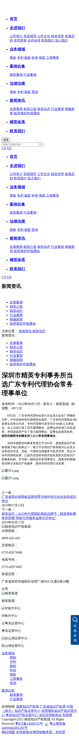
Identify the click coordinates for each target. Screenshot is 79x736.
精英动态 (43, 109)
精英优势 (57, 36)
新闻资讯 (25, 331)
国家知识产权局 (27, 706)
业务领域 (8, 653)
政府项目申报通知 (27, 113)
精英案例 (16, 74)
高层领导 (29, 36)
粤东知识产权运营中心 (22, 715)
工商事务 (52, 57)
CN (4, 148)
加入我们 (61, 40)
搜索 (6, 139)
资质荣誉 (20, 40)
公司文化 (43, 36)
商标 (13, 57)
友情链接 (22, 732)
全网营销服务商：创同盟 (47, 732)
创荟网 (67, 715)
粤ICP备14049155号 (29, 723)
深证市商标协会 (50, 715)
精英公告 (29, 109)
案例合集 (8, 690)
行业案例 (29, 74)
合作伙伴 (34, 40)
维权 (42, 57)
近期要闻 (16, 109)
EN (9, 148)
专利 (20, 57)
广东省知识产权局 (53, 706)
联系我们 (47, 40)
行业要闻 (57, 109)
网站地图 (8, 732)
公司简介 (16, 36)
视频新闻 (16, 319)
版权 (27, 57)
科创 (35, 57)
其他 (35, 92)
